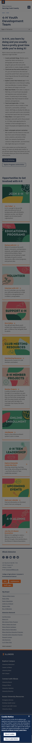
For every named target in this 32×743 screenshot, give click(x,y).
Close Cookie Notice (11, 739)
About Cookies (10, 734)
